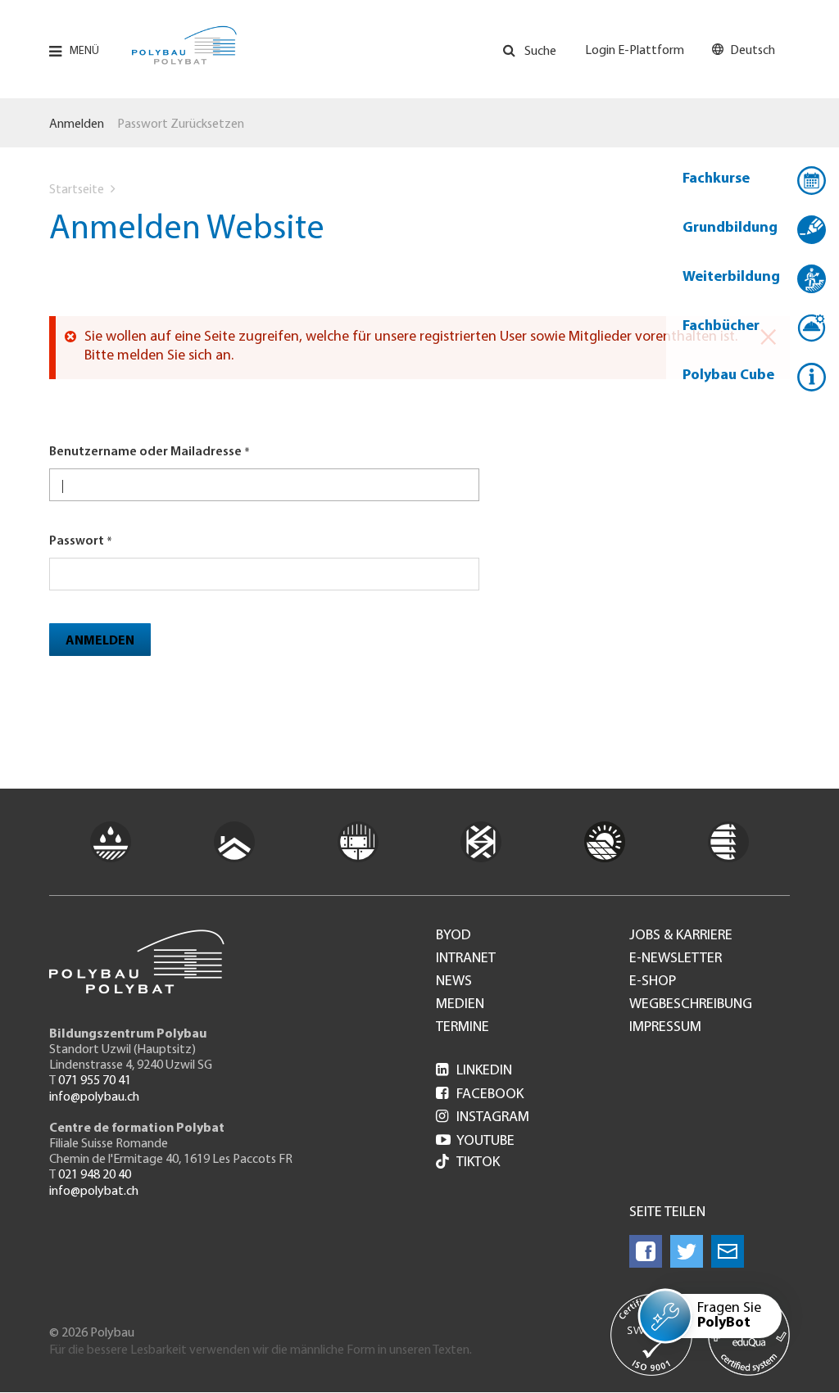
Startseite (76, 190)
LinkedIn (474, 1071)
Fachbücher (721, 326)
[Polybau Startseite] (184, 45)
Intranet (466, 959)
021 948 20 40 (94, 1175)
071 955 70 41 (94, 1081)
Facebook (480, 1095)
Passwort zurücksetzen (180, 124)
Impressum (665, 1027)
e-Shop (652, 982)
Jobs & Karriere (680, 936)
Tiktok (478, 1163)
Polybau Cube (728, 376)
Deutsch (752, 50)
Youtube (475, 1141)
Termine (462, 1027)
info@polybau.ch (94, 1097)
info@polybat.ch (93, 1191)
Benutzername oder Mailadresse (145, 452)
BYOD (453, 936)
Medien (460, 1004)
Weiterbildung (731, 277)
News (454, 982)
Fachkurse (716, 179)
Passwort (76, 541)
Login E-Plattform (634, 50)
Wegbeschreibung (690, 1004)
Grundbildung (730, 228)
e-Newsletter (675, 959)
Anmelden (76, 124)
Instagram (482, 1117)
